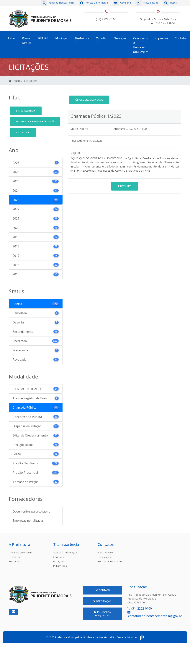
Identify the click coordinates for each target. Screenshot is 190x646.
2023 (21, 132)
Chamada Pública (34, 121)
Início (11, 38)
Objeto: (75, 152)
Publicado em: (79, 140)
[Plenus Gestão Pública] (142, 637)
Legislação (15, 557)
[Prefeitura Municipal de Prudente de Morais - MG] (40, 18)
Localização (104, 557)
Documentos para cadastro (31, 511)
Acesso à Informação (65, 552)
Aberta (24, 110)
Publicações (60, 566)
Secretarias (15, 561)
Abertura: (119, 129)
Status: (75, 129)
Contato (104, 590)
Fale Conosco (105, 552)
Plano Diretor (26, 41)
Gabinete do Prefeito (20, 552)
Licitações (58, 561)
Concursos (59, 557)
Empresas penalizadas (28, 520)
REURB (43, 38)
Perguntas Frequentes (110, 561)
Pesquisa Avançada (90, 99)
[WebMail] (13, 612)
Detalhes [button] (126, 186)
